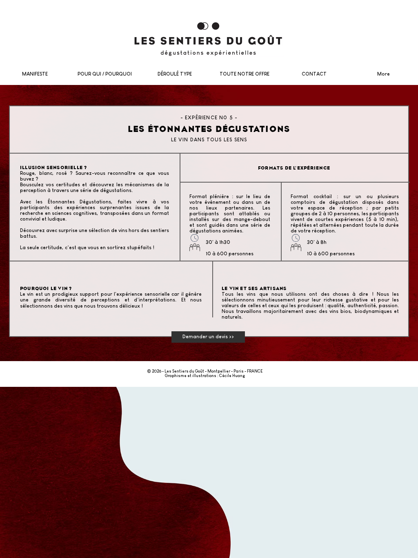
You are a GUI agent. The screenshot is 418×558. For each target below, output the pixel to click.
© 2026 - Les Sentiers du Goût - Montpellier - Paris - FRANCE (204, 371)
